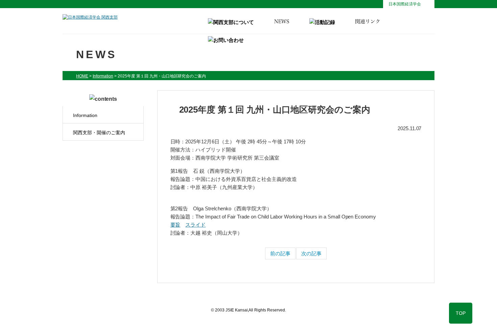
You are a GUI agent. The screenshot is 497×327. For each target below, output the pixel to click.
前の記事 (280, 253)
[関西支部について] (231, 24)
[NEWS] (281, 24)
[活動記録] (322, 24)
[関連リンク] (367, 24)
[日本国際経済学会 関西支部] (90, 17)
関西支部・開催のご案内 (99, 132)
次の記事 (311, 253)
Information (85, 115)
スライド (195, 225)
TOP (461, 313)
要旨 (175, 225)
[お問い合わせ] (226, 42)
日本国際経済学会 (404, 4)
